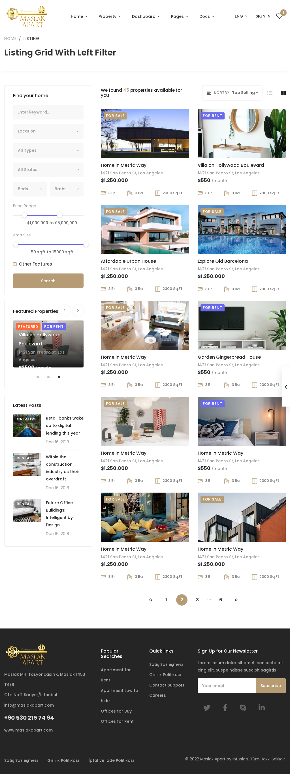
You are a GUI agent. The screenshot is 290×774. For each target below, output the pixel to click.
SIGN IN (263, 16)
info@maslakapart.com (29, 705)
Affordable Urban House (128, 261)
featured (28, 326)
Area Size (22, 235)
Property (108, 16)
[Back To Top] (274, 758)
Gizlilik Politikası (165, 674)
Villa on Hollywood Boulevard (231, 165)
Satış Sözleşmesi (166, 664)
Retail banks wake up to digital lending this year (65, 425)
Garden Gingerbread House (229, 357)
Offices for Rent (117, 721)
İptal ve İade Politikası (111, 760)
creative (27, 419)
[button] (32, 264)
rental (24, 458)
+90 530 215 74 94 (29, 718)
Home (77, 16)
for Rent (54, 326)
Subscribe (271, 686)
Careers (157, 695)
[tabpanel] (48, 343)
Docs (205, 16)
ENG (239, 16)
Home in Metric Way (123, 165)
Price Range (24, 206)
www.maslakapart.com (28, 730)
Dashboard (144, 16)
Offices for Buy (116, 711)
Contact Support (166, 685)
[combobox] (48, 131)
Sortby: (222, 92)
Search (48, 281)
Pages (178, 16)
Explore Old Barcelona (223, 261)
